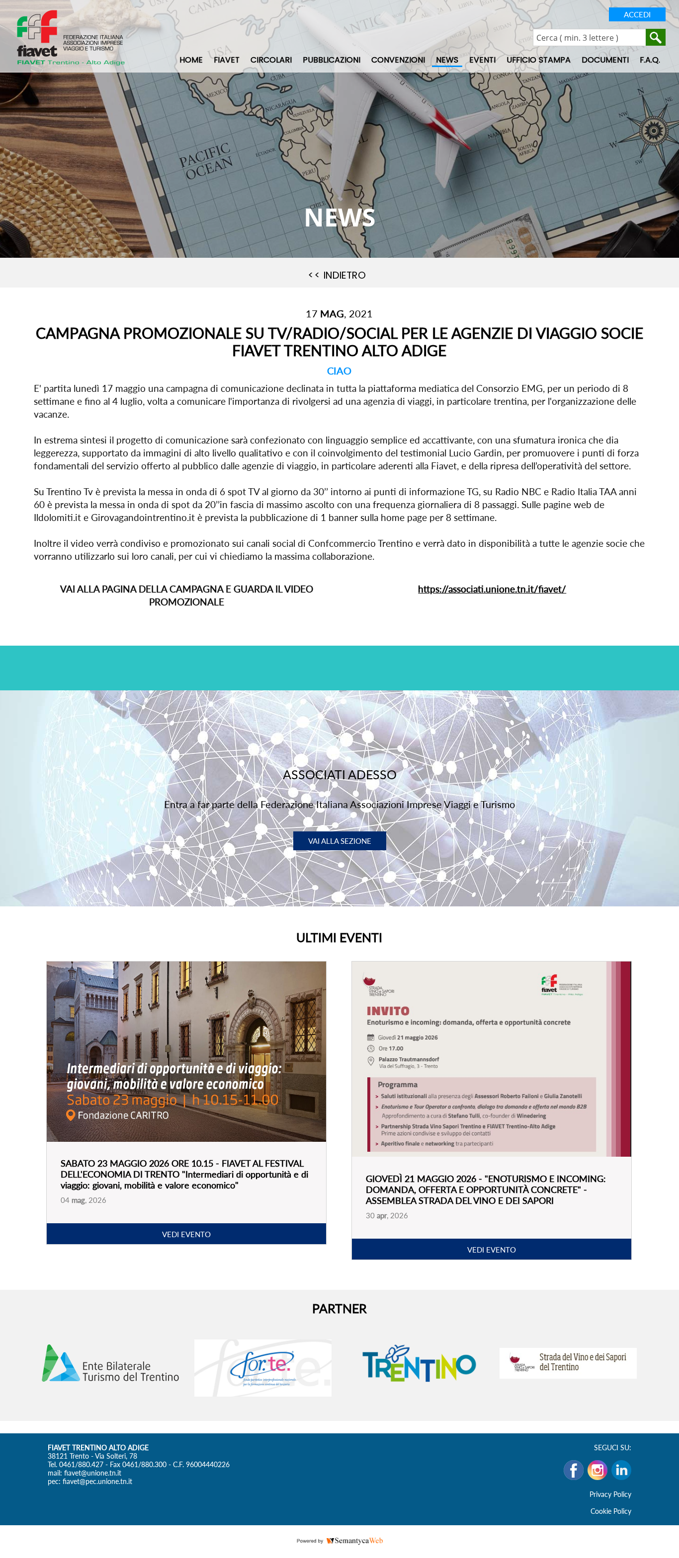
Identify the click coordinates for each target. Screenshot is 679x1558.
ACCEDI (637, 14)
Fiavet (227, 60)
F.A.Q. (650, 60)
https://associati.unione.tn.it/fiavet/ (492, 588)
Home (191, 60)
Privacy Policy (610, 1494)
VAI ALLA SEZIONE (339, 840)
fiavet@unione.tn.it (92, 1473)
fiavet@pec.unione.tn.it (97, 1481)
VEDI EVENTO (186, 1234)
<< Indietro (337, 275)
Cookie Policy (611, 1511)
